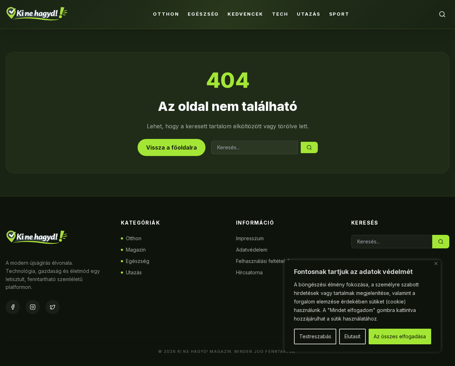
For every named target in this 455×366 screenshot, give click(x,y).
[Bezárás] (436, 263)
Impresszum (250, 238)
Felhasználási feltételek (263, 261)
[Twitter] (53, 307)
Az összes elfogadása (400, 336)
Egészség (203, 14)
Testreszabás (315, 336)
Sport (339, 14)
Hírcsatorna (249, 272)
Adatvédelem (251, 250)
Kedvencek (245, 14)
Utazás (309, 14)
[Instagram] (33, 307)
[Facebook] (13, 307)
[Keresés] (442, 14)
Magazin (136, 250)
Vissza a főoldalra (171, 147)
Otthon (166, 14)
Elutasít (352, 336)
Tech (280, 14)
